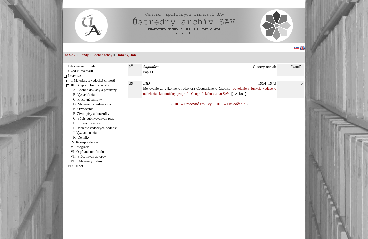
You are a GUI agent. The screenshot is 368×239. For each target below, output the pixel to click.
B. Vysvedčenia (84, 95)
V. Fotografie (80, 147)
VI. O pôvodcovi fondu (87, 152)
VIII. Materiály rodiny (87, 161)
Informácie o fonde (81, 66)
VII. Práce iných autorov (88, 156)
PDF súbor (75, 166)
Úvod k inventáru (80, 71)
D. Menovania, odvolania (92, 104)
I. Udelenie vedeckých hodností (95, 128)
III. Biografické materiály (90, 85)
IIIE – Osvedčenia (231, 104)
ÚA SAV (69, 55)
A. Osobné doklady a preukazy (95, 90)
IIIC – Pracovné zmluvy (192, 104)
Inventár (74, 76)
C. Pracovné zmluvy (87, 100)
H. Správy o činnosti (87, 123)
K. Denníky (81, 138)
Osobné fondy (102, 55)
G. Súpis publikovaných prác (93, 118)
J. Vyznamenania (85, 133)
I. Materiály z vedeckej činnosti (93, 80)
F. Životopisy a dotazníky (91, 114)
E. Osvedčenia (83, 109)
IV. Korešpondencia (84, 142)
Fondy (84, 55)
